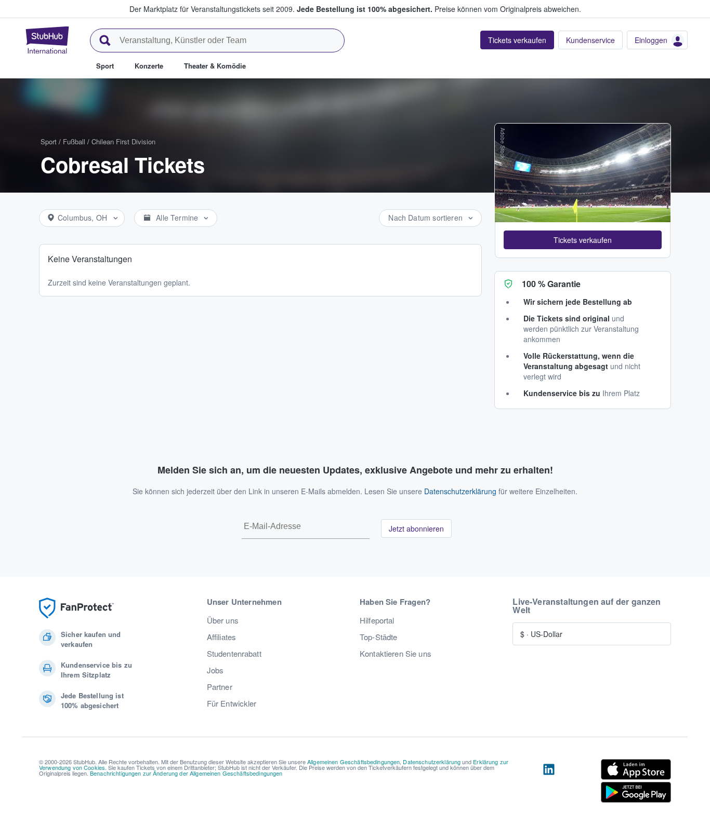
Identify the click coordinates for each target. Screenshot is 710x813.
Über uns (223, 620)
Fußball (74, 141)
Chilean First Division (123, 141)
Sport (49, 141)
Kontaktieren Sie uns (395, 653)
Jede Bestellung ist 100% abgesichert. (364, 9)
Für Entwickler (232, 703)
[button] (583, 240)
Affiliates (221, 637)
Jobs (215, 670)
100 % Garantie (551, 284)
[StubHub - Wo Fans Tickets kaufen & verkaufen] (47, 40)
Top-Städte (378, 637)
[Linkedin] (549, 783)
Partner (219, 687)
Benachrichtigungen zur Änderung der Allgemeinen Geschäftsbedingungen (186, 773)
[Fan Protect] (76, 608)
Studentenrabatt (234, 653)
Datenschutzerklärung (460, 491)
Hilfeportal (377, 620)
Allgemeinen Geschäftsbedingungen (353, 761)
